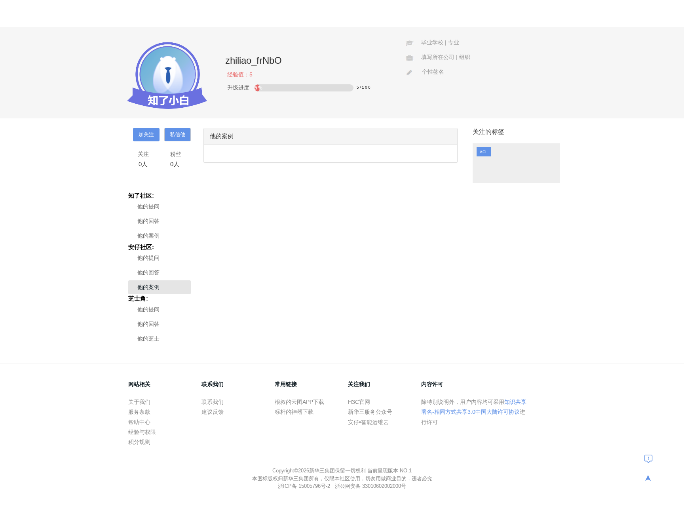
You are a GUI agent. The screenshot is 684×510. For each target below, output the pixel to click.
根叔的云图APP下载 (299, 402)
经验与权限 (142, 432)
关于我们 (139, 402)
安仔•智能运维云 (368, 422)
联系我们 (212, 402)
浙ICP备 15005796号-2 (305, 486)
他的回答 (148, 221)
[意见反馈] (648, 458)
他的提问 (148, 206)
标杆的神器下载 (294, 412)
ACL (484, 152)
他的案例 (148, 235)
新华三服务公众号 (370, 412)
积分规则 (139, 442)
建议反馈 (212, 412)
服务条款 (139, 412)
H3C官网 (359, 402)
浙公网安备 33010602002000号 (370, 486)
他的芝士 (148, 338)
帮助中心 (139, 422)
